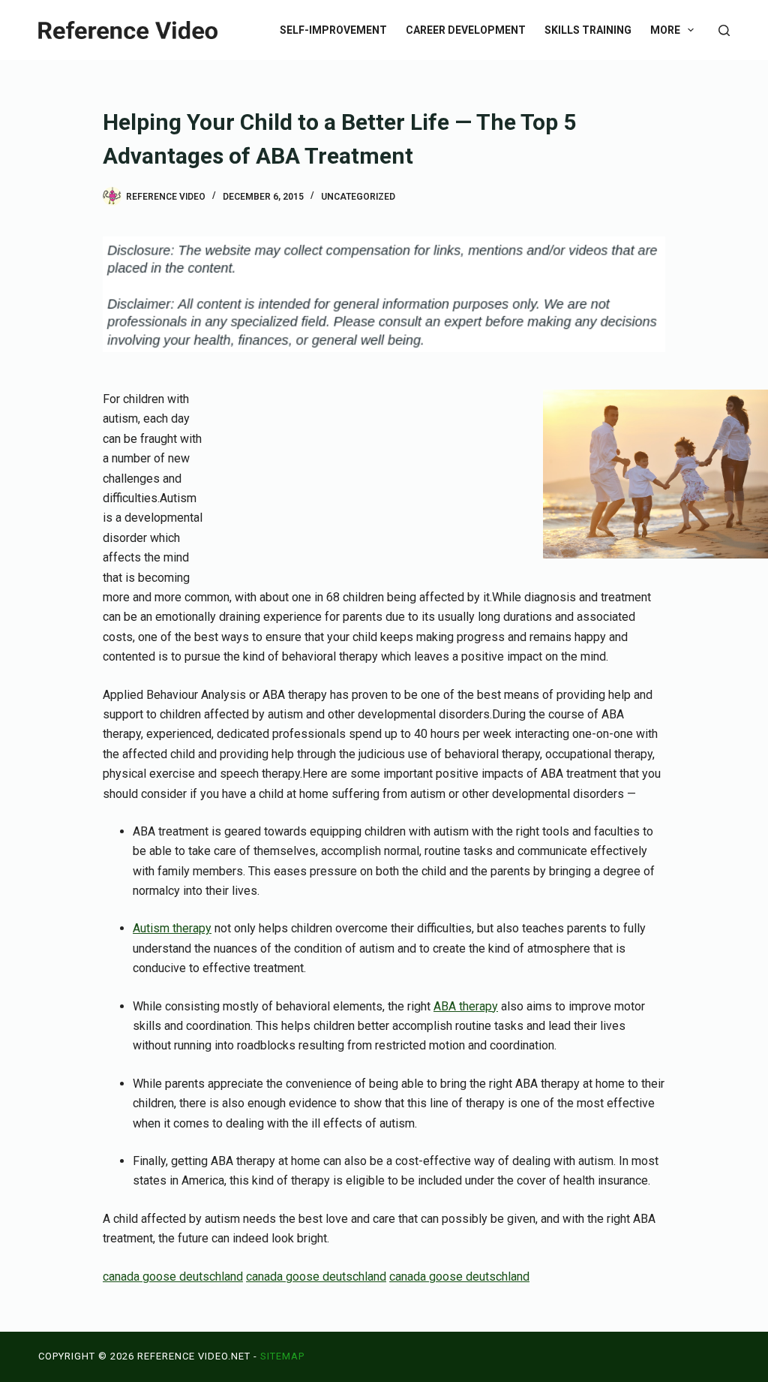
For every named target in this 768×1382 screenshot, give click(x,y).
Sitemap (282, 1356)
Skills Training (588, 30)
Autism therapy (172, 928)
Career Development (466, 30)
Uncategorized (358, 196)
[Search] (724, 30)
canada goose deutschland (173, 1276)
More (665, 30)
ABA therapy (466, 1006)
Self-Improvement (333, 30)
